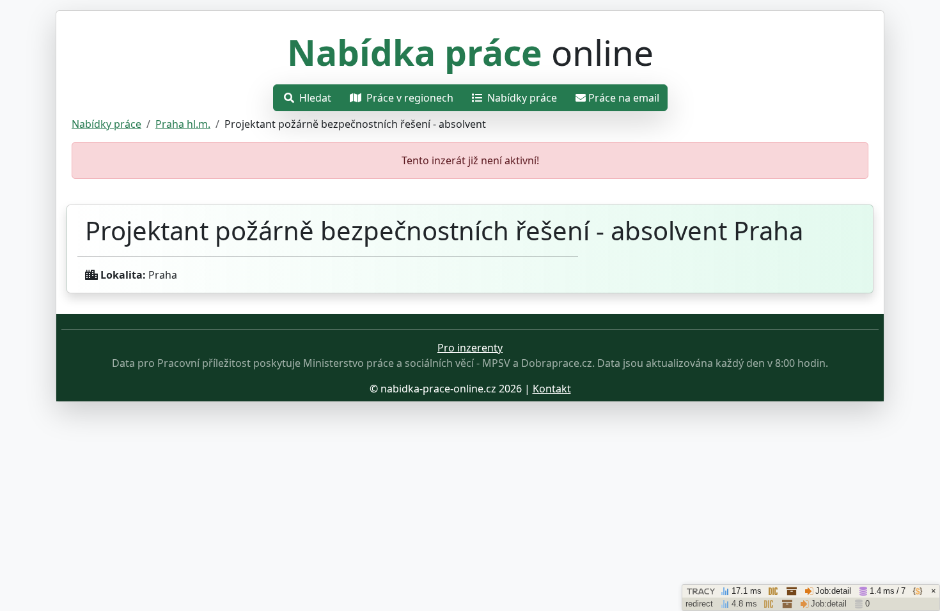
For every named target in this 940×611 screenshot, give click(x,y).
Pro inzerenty (470, 348)
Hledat (314, 98)
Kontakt (552, 389)
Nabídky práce (521, 98)
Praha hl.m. (182, 124)
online (470, 52)
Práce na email (623, 98)
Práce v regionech (408, 98)
